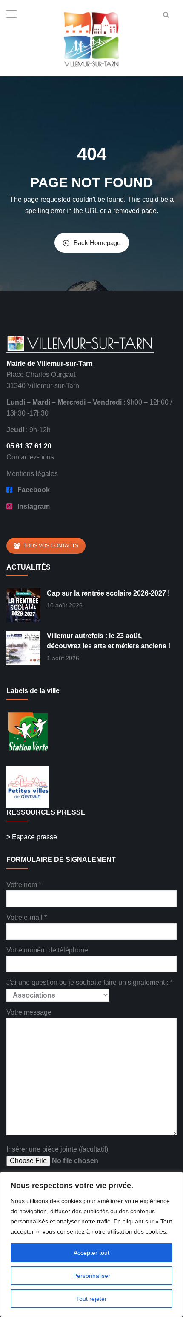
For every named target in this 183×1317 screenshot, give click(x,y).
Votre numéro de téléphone (47, 950)
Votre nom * (23, 884)
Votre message (28, 1012)
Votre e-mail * (26, 917)
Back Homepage (97, 242)
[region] (91, 1244)
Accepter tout (91, 1252)
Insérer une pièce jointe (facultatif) (57, 1149)
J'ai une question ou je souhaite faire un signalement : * (89, 982)
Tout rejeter (91, 1298)
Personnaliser (91, 1275)
